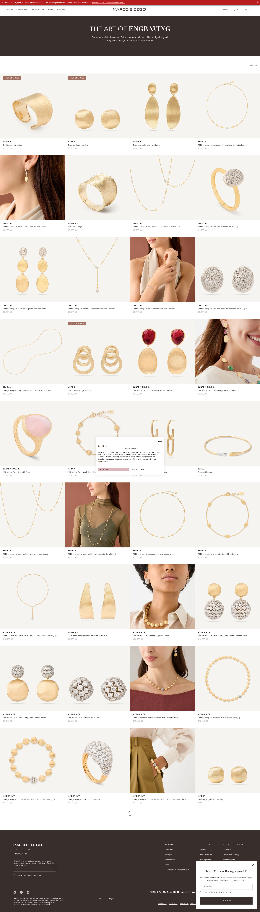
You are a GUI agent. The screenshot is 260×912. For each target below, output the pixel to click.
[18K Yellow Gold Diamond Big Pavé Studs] (162, 596)
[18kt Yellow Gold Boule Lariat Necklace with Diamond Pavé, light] (32, 596)
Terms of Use (194, 904)
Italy (100, 899)
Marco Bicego (170, 850)
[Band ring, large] (97, 187)
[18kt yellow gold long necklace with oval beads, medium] (32, 351)
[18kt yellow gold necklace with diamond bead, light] (227, 678)
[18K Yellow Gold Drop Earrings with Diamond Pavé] (32, 678)
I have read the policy (217, 892)
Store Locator (170, 860)
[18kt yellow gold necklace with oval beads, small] (162, 514)
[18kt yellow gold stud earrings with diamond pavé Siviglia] (227, 269)
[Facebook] (15, 892)
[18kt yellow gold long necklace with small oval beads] (32, 514)
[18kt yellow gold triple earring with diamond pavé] (32, 269)
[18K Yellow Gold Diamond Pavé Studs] (97, 678)
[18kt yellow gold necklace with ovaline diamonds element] (227, 106)
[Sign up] (54, 869)
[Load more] (130, 814)
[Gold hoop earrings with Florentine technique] (97, 596)
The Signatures (206, 860)
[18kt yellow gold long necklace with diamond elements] (162, 187)
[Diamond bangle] (227, 433)
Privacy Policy (162, 904)
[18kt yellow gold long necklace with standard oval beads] (97, 514)
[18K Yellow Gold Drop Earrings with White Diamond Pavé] (227, 596)
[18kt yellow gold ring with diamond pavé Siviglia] (227, 187)
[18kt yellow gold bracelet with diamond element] (162, 269)
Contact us (227, 850)
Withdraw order (229, 860)
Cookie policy (103, 461)
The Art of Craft (37, 10)
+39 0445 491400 (20, 854)
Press (167, 865)
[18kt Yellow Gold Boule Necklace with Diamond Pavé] (162, 678)
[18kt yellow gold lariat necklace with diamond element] (97, 269)
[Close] (253, 865)
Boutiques (169, 855)
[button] (102, 446)
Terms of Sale (184, 904)
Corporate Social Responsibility (177, 869)
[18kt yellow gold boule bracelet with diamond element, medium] (162, 760)
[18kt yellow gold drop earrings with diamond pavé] (32, 187)
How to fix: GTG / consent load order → (108, 3)
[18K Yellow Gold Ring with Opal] (32, 433)
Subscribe (226, 901)
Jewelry (203, 850)
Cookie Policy (173, 904)
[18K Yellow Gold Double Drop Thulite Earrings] (162, 351)
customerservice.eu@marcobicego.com (29, 850)
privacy (221, 892)
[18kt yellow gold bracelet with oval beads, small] (227, 514)
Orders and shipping (231, 855)
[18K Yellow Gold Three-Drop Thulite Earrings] (227, 351)
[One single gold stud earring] (227, 760)
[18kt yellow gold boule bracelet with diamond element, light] (32, 760)
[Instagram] (21, 892)
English (111, 899)
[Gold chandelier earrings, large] (162, 106)
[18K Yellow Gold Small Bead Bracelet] (97, 433)
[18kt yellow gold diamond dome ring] (97, 760)
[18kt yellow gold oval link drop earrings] (162, 433)
